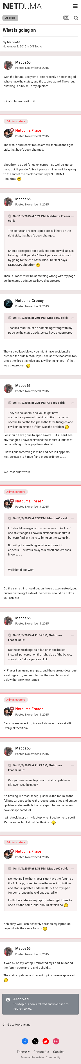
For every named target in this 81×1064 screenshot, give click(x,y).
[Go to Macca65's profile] (8, 65)
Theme (22, 1052)
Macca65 (13, 42)
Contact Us (41, 1052)
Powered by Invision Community (40, 1057)
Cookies (58, 1052)
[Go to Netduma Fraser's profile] (8, 133)
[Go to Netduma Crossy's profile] (8, 303)
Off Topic (36, 46)
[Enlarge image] (19, 179)
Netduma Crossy (29, 301)
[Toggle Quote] (10, 216)
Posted (32, 67)
